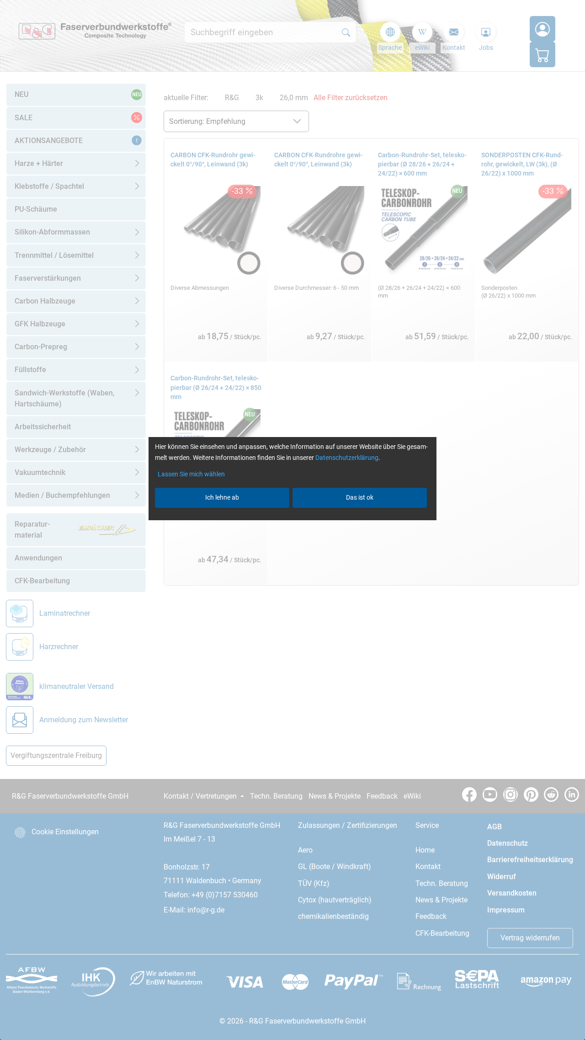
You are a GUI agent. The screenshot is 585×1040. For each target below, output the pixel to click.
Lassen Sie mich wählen (191, 474)
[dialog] (292, 520)
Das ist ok (359, 497)
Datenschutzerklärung (346, 457)
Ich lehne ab (222, 497)
